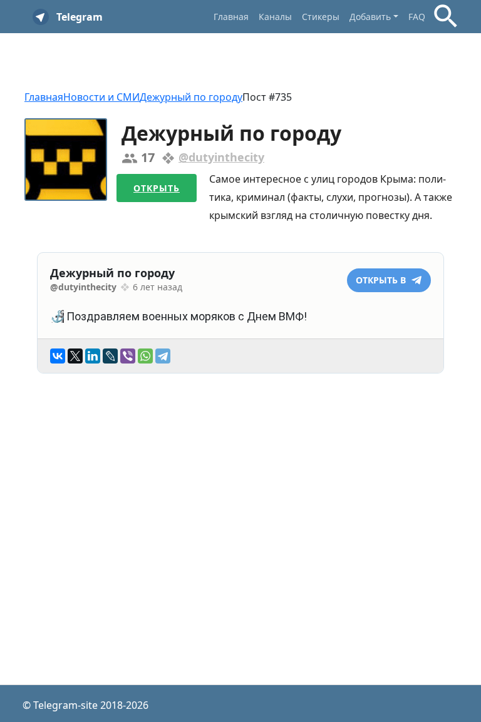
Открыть (156, 188)
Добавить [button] (370, 17)
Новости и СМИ (101, 97)
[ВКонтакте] (57, 356)
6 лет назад (157, 287)
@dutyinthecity (221, 157)
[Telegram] (162, 356)
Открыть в (382, 280)
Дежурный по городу (191, 97)
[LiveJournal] (110, 356)
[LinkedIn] (92, 356)
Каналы (275, 17)
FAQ (416, 17)
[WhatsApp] (145, 356)
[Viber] (127, 356)
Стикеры (320, 17)
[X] (75, 356)
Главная (231, 17)
